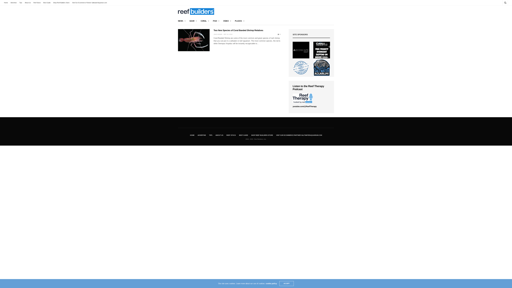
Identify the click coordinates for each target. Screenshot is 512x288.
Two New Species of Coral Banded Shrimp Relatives (238, 30)
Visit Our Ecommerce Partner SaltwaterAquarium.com (89, 2)
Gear (191, 21)
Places (238, 21)
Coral (204, 21)
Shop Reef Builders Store (61, 2)
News (180, 21)
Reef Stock (37, 2)
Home (6, 2)
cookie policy (271, 284)
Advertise (14, 2)
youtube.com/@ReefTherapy (305, 106)
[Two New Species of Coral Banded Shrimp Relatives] (194, 40)
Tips (20, 2)
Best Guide (47, 2)
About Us (28, 2)
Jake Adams (218, 34)
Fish (215, 21)
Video (226, 21)
